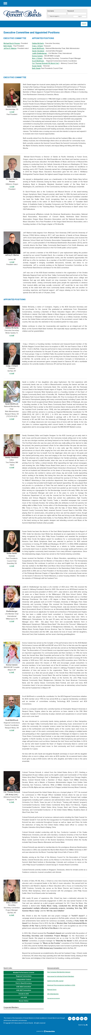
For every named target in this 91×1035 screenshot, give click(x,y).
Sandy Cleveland (38, 51)
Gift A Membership (52, 994)
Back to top (82, 1025)
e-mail (12, 112)
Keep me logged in (54, 16)
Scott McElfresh (38, 61)
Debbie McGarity (38, 43)
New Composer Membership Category (58, 972)
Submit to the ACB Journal (55, 981)
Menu (5, 3)
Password (70, 11)
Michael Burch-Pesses (12, 43)
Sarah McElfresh (38, 48)
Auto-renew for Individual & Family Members (60, 976)
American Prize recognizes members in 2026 (61, 985)
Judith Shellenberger (39, 53)
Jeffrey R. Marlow (10, 48)
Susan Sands (37, 66)
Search (84, 24)
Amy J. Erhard (37, 58)
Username (50, 11)
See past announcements (53, 998)
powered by (40, 1031)
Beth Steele (8, 46)
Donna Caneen (37, 56)
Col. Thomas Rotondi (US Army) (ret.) (45, 63)
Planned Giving (51, 989)
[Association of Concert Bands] (22, 13)
